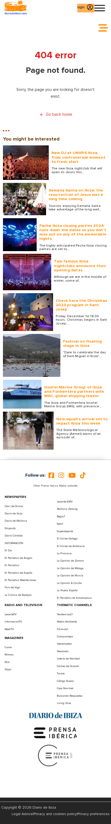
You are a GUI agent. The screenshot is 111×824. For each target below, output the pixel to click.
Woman (9, 654)
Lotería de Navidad (68, 658)
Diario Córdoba (14, 535)
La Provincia (64, 553)
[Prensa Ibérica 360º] (55, 755)
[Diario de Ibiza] (55, 715)
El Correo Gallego (67, 538)
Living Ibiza (64, 703)
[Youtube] (72, 475)
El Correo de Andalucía (71, 546)
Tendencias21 (65, 614)
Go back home (59, 114)
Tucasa (61, 673)
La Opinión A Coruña (69, 583)
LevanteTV (10, 614)
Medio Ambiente (67, 621)
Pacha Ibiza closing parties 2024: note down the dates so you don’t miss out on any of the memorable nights (72, 232)
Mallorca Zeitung (67, 509)
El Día (8, 550)
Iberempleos (64, 643)
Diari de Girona (14, 506)
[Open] (99, 8)
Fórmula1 (62, 629)
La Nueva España (67, 590)
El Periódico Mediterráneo (20, 580)
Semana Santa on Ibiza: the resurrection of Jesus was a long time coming (76, 194)
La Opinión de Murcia (70, 575)
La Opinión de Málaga (70, 568)
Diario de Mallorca (16, 520)
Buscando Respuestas (69, 696)
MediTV (9, 629)
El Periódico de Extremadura (74, 598)
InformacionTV (13, 621)
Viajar (8, 669)
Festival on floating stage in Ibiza (82, 343)
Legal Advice (22, 814)
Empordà (10, 528)
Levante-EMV (64, 501)
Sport (60, 523)
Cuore (8, 647)
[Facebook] (51, 475)
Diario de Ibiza (13, 513)
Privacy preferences (94, 814)
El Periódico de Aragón (18, 558)
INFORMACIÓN (14, 543)
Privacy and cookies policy (55, 814)
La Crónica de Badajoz (18, 595)
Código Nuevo (65, 681)
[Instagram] (61, 475)
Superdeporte (65, 531)
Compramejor (65, 636)
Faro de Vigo (12, 587)
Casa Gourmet (65, 688)
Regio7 (61, 516)
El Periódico (12, 565)
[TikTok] (83, 475)
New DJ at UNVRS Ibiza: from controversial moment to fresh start (78, 157)
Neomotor (63, 651)
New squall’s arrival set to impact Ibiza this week (81, 421)
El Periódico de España (18, 573)
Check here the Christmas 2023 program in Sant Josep (81, 305)
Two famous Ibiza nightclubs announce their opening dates (80, 265)
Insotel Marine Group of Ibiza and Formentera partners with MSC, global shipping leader (74, 391)
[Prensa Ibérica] (55, 733)
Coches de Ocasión (68, 666)
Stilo (7, 662)
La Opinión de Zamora (70, 560)
